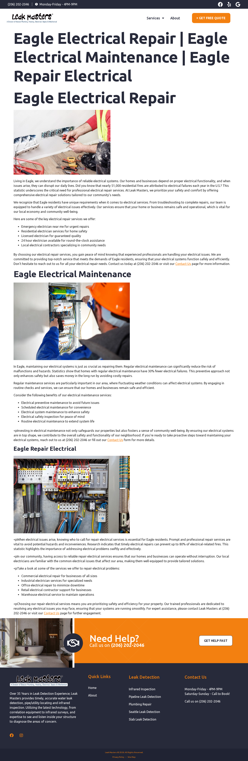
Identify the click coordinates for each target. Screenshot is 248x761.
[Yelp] (229, 4)
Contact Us (183, 263)
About (175, 18)
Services (153, 18)
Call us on (117, 645)
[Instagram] (21, 735)
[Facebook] (220, 4)
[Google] (237, 4)
